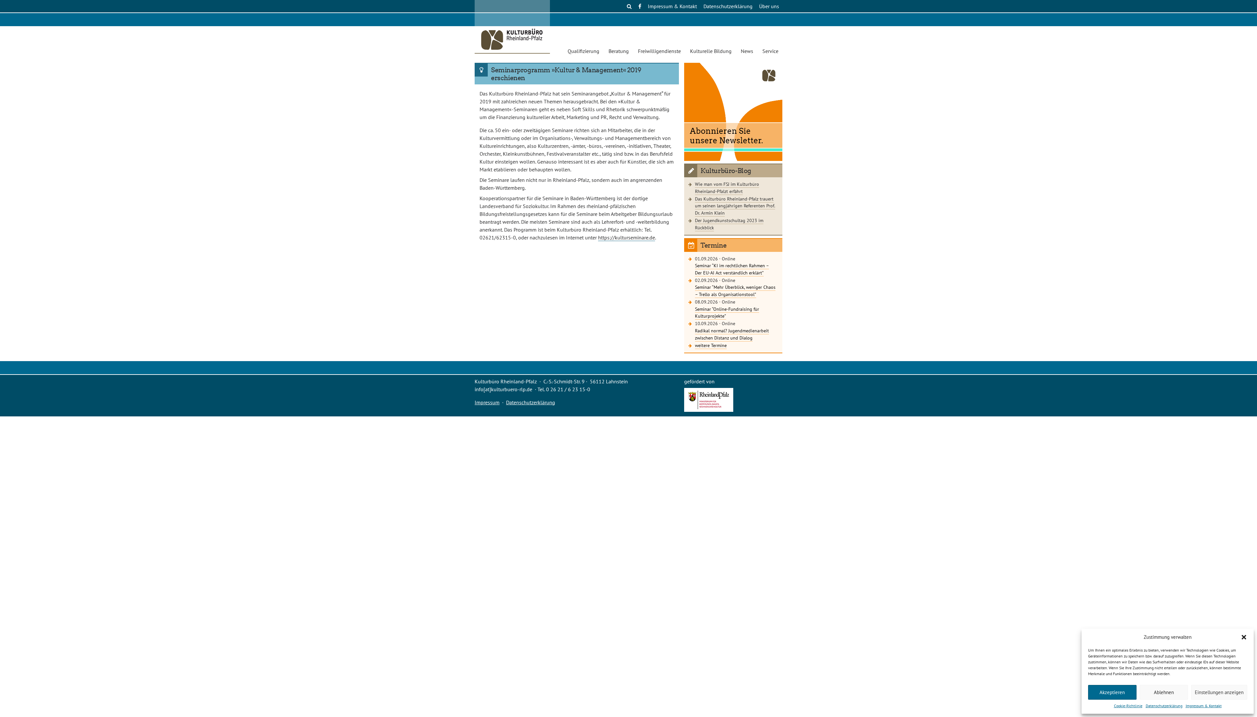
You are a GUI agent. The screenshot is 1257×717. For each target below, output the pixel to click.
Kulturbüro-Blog (726, 171)
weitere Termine (711, 345)
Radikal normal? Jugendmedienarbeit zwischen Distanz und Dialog (732, 334)
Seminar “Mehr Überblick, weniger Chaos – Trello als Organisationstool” (735, 290)
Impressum (487, 402)
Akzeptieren (1112, 692)
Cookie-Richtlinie (1128, 705)
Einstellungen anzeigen (1219, 692)
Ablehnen (1164, 692)
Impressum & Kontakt (1204, 705)
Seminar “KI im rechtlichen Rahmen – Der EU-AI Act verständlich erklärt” (732, 269)
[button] (1244, 637)
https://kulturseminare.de (626, 237)
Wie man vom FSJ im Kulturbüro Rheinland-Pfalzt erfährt (727, 187)
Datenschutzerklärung (1164, 705)
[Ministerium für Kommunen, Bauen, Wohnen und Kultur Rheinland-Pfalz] (708, 410)
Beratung (619, 51)
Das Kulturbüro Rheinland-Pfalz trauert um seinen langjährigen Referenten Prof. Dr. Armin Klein (735, 206)
